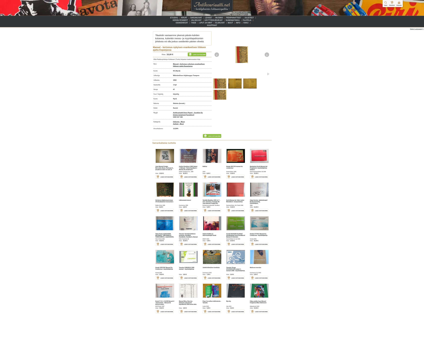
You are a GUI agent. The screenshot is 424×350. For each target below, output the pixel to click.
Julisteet (249, 18)
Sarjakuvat (196, 18)
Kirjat (184, 18)
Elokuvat (220, 23)
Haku (245, 23)
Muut (230, 23)
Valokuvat (196, 20)
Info (238, 23)
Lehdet (208, 18)
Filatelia (247, 20)
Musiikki (219, 18)
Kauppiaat (212, 25)
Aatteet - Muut (178, 124)
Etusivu (174, 18)
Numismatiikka (233, 20)
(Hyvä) (177, 71)
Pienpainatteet (233, 18)
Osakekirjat (182, 23)
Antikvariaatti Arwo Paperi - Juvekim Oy (188, 112)
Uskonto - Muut (179, 122)
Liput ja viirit (205, 23)
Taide (193, 23)
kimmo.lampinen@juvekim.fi (183, 115)
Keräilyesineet (180, 20)
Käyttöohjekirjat (214, 20)
